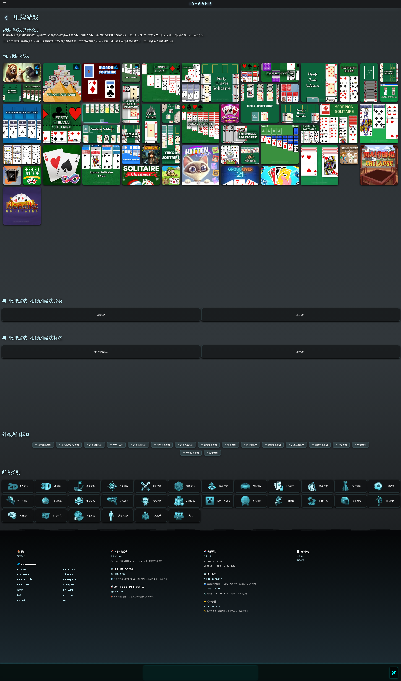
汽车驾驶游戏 (185, 444)
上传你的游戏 (116, 556)
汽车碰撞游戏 (138, 444)
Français (70, 579)
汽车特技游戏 (162, 444)
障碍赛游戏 (250, 444)
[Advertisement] (200, 673)
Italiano (23, 574)
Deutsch (23, 584)
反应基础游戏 (296, 444)
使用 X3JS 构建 (118, 574)
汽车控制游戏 (94, 444)
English (23, 569)
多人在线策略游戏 (69, 444)
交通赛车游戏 (209, 444)
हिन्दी (19, 595)
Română (68, 595)
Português (25, 579)
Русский (21, 600)
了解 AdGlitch (117, 592)
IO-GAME (200, 3)
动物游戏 (341, 444)
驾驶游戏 (360, 444)
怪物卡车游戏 (320, 444)
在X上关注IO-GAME (212, 588)
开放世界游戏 (191, 452)
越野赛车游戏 (273, 444)
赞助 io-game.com (213, 606)
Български (68, 584)
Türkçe (68, 574)
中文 (65, 600)
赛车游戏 (230, 444)
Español (69, 569)
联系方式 (207, 556)
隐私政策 (300, 560)
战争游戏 (212, 452)
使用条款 (300, 556)
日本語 (20, 590)
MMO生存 (116, 444)
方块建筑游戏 (43, 444)
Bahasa (68, 590)
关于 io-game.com (213, 579)
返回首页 (21, 556)
